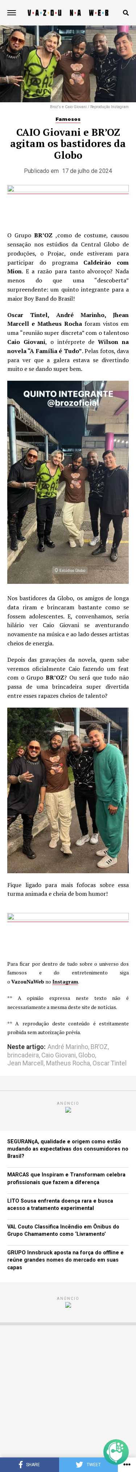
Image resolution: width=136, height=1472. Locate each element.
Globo (86, 1055)
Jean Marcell (25, 1063)
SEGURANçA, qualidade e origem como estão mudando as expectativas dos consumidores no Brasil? (67, 1149)
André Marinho (68, 1047)
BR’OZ (99, 1047)
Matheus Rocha (68, 1063)
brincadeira (23, 1055)
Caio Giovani (58, 1055)
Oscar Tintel (109, 1063)
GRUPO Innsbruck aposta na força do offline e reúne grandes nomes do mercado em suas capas (65, 1260)
